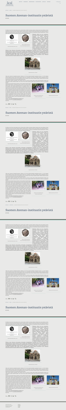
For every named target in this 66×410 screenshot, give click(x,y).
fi (56, 1)
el (60, 1)
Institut (20, 1)
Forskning (25, 1)
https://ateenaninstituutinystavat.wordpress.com (16, 98)
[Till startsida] (10, 3)
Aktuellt (44, 1)
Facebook (19, 404)
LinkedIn (19, 407)
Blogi (10, 302)
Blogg (11, 10)
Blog (10, 107)
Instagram (19, 405)
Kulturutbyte (38, 1)
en (57, 1)
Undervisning (31, 1)
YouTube (19, 406)
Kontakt (48, 1)
